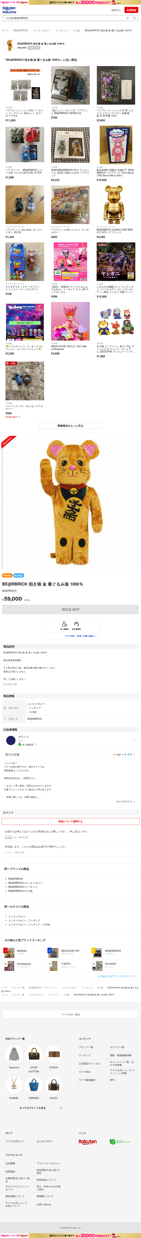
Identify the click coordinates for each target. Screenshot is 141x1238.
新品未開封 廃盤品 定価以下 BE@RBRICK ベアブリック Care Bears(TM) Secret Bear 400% (115, 172)
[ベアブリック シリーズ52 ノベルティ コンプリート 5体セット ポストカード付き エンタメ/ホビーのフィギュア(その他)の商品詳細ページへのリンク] (25, 85)
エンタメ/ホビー (42, 30)
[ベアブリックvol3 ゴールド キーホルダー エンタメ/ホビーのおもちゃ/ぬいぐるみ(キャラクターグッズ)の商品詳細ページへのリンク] (70, 204)
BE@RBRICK (21, 30)
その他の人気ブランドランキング (115, 976)
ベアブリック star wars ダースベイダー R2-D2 (24, 231)
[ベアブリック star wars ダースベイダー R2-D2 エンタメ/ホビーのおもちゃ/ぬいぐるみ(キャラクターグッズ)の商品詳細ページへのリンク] (25, 204)
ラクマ (5, 30)
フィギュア (62, 30)
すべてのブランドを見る (32, 1107)
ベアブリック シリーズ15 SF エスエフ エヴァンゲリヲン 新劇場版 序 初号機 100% (115, 113)
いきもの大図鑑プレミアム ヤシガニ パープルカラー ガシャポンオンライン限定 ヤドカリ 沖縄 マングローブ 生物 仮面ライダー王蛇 (116, 290)
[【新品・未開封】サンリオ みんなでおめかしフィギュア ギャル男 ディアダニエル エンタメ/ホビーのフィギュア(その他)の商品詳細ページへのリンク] (70, 261)
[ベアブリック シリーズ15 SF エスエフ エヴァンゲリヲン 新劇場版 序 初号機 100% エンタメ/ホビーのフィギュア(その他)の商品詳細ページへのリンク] (116, 85)
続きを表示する (124, 801)
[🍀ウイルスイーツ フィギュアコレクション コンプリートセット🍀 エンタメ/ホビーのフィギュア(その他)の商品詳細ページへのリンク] (25, 321)
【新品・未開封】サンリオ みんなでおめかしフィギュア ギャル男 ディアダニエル (70, 289)
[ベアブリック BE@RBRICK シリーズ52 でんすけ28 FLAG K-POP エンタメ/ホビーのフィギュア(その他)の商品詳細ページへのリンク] (25, 145)
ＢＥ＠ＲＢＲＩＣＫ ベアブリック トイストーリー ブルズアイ (23, 288)
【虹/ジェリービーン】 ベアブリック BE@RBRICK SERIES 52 (70, 112)
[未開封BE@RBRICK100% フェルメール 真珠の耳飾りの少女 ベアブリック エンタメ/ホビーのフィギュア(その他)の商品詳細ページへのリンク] (70, 145)
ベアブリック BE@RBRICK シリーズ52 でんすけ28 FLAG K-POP (24, 171)
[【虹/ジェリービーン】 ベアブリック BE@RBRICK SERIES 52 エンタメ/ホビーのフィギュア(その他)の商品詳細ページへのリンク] (70, 85)
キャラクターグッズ (15, 226)
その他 (76, 30)
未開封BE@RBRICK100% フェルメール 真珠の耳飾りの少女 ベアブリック (70, 172)
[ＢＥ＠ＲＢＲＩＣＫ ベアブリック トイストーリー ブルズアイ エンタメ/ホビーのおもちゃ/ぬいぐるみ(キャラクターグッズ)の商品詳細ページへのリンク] (25, 261)
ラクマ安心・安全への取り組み (79, 635)
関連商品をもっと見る (70, 426)
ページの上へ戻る (70, 1014)
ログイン (116, 10)
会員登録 (131, 10)
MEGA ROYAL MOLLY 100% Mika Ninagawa (68, 347)
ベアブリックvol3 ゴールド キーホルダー (70, 231)
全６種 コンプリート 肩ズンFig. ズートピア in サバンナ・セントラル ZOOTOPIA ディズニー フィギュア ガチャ (116, 350)
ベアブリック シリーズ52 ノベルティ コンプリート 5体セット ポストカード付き (24, 113)
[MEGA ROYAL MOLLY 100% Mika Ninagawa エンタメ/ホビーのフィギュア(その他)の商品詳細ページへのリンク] (70, 321)
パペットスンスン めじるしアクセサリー (24, 407)
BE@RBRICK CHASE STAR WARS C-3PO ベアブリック (115, 231)
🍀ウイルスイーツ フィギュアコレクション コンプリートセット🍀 (25, 347)
